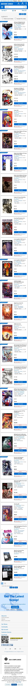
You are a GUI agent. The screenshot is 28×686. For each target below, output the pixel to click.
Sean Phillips (16, 201)
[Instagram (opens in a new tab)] (20, 649)
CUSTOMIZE (8, 684)
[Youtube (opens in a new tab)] (15, 649)
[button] (18, 4)
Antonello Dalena (17, 532)
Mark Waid (20, 242)
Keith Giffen (16, 328)
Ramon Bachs (20, 486)
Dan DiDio (20, 327)
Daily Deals (13, 609)
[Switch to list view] (13, 10)
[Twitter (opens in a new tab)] (10, 649)
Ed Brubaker (20, 200)
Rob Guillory (17, 114)
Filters (23, 10)
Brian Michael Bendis (22, 70)
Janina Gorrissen (17, 439)
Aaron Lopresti (17, 286)
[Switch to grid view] (15, 10)
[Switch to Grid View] (5, 583)
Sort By (4, 10)
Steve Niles (20, 26)
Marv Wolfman (20, 306)
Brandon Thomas (21, 393)
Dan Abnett (20, 485)
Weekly (8, 609)
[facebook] (6, 649)
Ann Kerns (20, 438)
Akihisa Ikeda (20, 461)
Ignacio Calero (17, 350)
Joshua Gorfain (20, 507)
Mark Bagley (16, 222)
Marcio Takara (16, 243)
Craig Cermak (20, 394)
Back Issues (19, 609)
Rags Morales (20, 49)
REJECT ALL (20, 684)
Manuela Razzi (20, 531)
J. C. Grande (20, 508)
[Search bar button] (25, 7)
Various (19, 415)
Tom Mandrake (20, 307)
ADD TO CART (20, 37)
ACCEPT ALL (14, 684)
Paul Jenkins (20, 349)
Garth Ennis (20, 135)
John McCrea (16, 136)
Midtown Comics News (5, 620)
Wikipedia (3, 619)
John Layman (20, 113)
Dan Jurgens (20, 285)
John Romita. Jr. (20, 71)
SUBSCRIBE (15, 607)
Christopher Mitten (17, 27)
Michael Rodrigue (21, 530)
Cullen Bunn (20, 221)
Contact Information (5, 617)
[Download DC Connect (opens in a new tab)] (14, 645)
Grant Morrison (20, 48)
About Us (4, 616)
